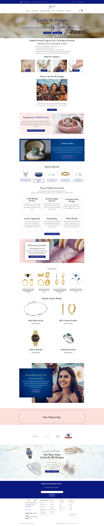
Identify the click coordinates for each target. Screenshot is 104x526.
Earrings (61, 504)
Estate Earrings (52, 506)
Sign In (74, 1)
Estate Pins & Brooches (53, 509)
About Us (68, 11)
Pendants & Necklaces (62, 507)
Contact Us (34, 1)
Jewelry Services (60, 11)
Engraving (70, 507)
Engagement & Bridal (45, 11)
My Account (81, 1)
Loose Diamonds (42, 507)
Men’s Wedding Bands (43, 512)
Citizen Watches (36, 349)
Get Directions (28, 509)
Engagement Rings (42, 502)
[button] (79, 11)
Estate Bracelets (52, 504)
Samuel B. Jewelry (68, 349)
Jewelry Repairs (71, 502)
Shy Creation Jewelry (68, 320)
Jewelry (27, 11)
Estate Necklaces (52, 507)
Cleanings (70, 506)
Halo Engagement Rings (43, 504)
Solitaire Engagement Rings (43, 506)
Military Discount (27, 1)
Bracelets (61, 506)
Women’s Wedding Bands (43, 514)
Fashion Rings (61, 502)
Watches (61, 509)
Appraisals (70, 504)
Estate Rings (51, 511)
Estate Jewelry (35, 11)
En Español (39, 1)
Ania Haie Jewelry (35, 320)
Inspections (70, 509)
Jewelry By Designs (23, 523)
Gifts (53, 11)
